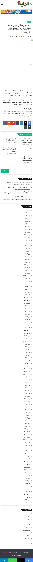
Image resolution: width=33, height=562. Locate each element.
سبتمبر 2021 (27, 371)
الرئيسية (28, 18)
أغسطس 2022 (27, 341)
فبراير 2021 (28, 390)
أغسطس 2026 (27, 210)
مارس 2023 (28, 322)
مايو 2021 (28, 382)
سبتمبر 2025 (27, 240)
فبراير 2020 (28, 423)
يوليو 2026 (28, 213)
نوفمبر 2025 (27, 235)
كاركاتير (29, 541)
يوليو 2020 (28, 409)
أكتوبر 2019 (27, 434)
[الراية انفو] (23, 4)
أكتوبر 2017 (27, 500)
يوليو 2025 (28, 245)
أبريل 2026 (28, 221)
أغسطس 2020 (27, 407)
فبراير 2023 (28, 325)
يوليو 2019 (28, 442)
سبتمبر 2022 (27, 338)
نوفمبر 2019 (27, 431)
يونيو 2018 (28, 478)
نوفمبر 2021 (27, 366)
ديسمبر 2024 (27, 265)
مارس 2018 (28, 486)
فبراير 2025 (28, 259)
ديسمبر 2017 (27, 494)
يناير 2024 (28, 295)
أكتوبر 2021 (27, 368)
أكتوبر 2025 (27, 237)
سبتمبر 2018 (27, 470)
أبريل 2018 (28, 483)
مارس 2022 (28, 355)
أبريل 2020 (28, 418)
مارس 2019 (28, 453)
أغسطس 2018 (27, 472)
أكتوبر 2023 (27, 303)
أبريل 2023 (28, 319)
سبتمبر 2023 (27, 306)
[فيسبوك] (29, 123)
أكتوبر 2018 (27, 467)
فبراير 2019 (28, 456)
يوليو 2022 (28, 344)
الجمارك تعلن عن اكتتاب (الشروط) (22, 196)
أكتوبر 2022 (27, 336)
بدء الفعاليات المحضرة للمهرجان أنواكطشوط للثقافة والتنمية (26, 140)
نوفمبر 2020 (27, 399)
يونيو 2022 (28, 347)
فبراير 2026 (28, 226)
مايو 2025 (28, 251)
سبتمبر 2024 (27, 273)
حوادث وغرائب (27, 530)
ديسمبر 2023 (27, 297)
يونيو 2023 (28, 314)
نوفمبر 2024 (27, 267)
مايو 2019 (28, 448)
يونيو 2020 (28, 412)
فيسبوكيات (28, 538)
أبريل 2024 (28, 286)
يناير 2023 (28, 327)
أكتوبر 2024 (27, 270)
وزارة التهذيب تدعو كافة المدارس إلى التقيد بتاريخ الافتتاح (9, 149)
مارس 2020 (28, 420)
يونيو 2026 (28, 215)
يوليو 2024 (28, 278)
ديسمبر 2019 (27, 429)
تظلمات (28, 522)
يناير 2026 (28, 229)
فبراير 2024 (28, 292)
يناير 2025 (28, 262)
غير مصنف (28, 535)
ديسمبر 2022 (27, 330)
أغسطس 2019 (27, 440)
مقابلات (28, 543)
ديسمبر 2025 (27, 232)
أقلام (29, 516)
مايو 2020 (28, 415)
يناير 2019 (28, 459)
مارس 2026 (28, 224)
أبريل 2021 (28, 385)
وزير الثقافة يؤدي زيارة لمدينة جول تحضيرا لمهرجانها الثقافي (26, 158)
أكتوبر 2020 (27, 401)
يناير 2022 (28, 360)
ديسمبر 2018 (27, 461)
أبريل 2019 (28, 450)
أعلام (29, 513)
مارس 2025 (28, 256)
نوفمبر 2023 (27, 300)
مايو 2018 (28, 481)
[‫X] (25, 123)
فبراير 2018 (28, 489)
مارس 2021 (28, 388)
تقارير (29, 524)
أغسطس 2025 (27, 243)
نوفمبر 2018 (27, 464)
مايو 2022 (28, 349)
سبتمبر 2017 (27, 502)
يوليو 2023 (28, 311)
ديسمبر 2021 (27, 363)
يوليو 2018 (28, 475)
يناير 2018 (28, 491)
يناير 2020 (28, 426)
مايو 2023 (28, 317)
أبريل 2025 (28, 254)
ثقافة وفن (28, 527)
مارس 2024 (28, 289)
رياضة (29, 533)
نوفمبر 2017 (27, 497)
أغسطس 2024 (27, 276)
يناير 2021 (28, 393)
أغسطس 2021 (27, 374)
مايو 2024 (28, 284)
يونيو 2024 (27, 281)
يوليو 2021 (28, 377)
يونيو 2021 (28, 379)
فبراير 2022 (28, 358)
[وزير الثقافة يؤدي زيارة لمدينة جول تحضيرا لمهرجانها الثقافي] (24, 151)
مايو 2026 (28, 218)
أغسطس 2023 (27, 308)
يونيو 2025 (28, 248)
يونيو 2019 (28, 445)
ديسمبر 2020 (27, 396)
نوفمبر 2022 (27, 333)
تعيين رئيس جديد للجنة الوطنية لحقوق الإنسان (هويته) (16, 199)
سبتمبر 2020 (27, 404)
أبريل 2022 (28, 352)
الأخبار (23, 18)
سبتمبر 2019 (27, 437)
